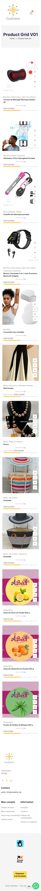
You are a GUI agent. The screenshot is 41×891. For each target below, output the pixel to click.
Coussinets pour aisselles (13, 332)
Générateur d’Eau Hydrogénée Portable (19, 158)
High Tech (25, 97)
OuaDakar (14, 886)
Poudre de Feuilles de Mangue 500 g (18, 725)
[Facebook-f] (2, 780)
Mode (5, 385)
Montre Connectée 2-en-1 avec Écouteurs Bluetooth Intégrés (20, 274)
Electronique (16, 97)
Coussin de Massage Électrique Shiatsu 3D (19, 101)
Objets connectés (18, 155)
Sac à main (13, 498)
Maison (33, 97)
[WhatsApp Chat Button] (36, 886)
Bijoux (5, 442)
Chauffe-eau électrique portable (16, 214)
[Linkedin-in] (11, 780)
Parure (6, 444)
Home (12, 38)
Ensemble (7, 500)
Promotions (13, 385)
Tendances (16, 271)
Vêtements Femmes (25, 385)
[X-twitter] (7, 780)
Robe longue (8, 388)
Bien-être (6, 97)
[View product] (35, 187)
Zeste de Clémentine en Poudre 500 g (18, 669)
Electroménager (9, 212)
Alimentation (8, 610)
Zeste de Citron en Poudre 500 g (16, 613)
